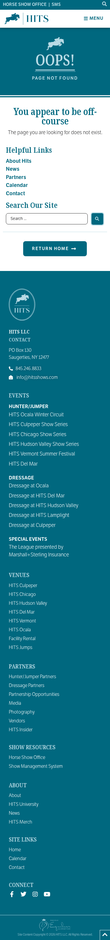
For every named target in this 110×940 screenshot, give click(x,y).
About (15, 795)
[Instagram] (35, 894)
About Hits (18, 161)
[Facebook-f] (12, 894)
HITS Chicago (22, 594)
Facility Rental (22, 639)
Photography (22, 712)
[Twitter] (23, 894)
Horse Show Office (27, 757)
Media (15, 703)
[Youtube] (47, 894)
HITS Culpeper (23, 586)
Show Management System (36, 766)
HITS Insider (21, 730)
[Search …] (104, 4)
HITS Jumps (20, 647)
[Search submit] (97, 219)
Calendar (17, 185)
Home (15, 850)
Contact (15, 193)
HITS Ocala (20, 630)
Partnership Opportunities (34, 694)
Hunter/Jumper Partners (32, 677)
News (12, 169)
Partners (16, 177)
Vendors (17, 721)
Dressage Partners (26, 685)
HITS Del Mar (22, 612)
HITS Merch (20, 822)
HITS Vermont (22, 621)
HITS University (23, 804)
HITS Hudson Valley (28, 603)
